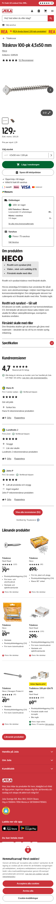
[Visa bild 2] (12, 121)
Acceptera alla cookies (28, 883)
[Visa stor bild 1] (28, 90)
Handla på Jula (10, 751)
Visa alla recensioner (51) (28, 512)
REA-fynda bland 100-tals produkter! (29, 31)
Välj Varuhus (13, 242)
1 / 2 (44, 113)
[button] (6, 811)
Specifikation (10, 343)
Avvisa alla (28, 891)
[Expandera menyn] (52, 11)
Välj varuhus (11, 25)
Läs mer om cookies (33, 874)
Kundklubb (8, 768)
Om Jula (6, 760)
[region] (28, 873)
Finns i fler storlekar (11, 592)
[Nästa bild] (50, 90)
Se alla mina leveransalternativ (21, 224)
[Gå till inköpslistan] (39, 11)
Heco (4, 51)
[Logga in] (32, 11)
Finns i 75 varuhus (43, 724)
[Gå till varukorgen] (45, 11)
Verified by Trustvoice (26, 520)
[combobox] (28, 18)
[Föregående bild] (6, 90)
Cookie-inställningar (28, 898)
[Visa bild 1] (5, 121)
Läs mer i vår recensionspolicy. (35, 378)
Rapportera (19, 418)
